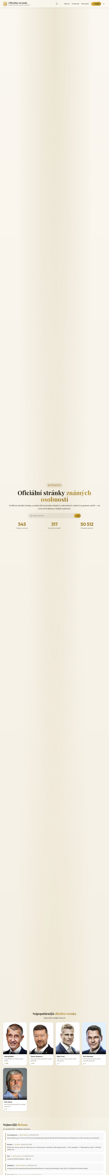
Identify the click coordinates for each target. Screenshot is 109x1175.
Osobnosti (75, 4)
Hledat (77, 515)
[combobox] (58, 3)
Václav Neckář (23, 1135)
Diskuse (67, 4)
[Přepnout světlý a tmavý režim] (104, 4)
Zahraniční (85, 4)
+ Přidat (96, 4)
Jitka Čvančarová (17, 1156)
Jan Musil (17, 1144)
